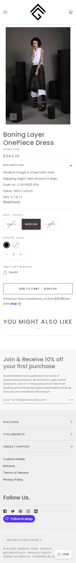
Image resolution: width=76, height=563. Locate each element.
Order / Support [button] (16, 447)
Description (13, 165)
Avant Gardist (18, 549)
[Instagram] (28, 511)
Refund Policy (14, 553)
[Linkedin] (36, 511)
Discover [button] (11, 422)
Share (13, 272)
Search (46, 549)
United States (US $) (23, 540)
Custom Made (14, 459)
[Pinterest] (20, 511)
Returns (9, 466)
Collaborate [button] (14, 434)
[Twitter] (13, 511)
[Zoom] (38, 75)
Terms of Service (16, 472)
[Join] (67, 399)
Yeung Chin (11, 149)
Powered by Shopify (48, 557)
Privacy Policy (13, 479)
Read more (11, 202)
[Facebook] (5, 511)
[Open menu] (9, 12)
